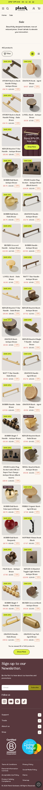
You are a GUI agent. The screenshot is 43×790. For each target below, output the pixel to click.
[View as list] (38, 53)
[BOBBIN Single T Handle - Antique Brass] (11, 423)
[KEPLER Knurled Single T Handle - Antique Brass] (31, 327)
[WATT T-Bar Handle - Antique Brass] (31, 264)
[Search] (7, 8)
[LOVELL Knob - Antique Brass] (31, 102)
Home (4, 15)
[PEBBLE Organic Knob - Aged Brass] (31, 494)
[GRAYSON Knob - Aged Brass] (31, 392)
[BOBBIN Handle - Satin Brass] (11, 392)
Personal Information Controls (10, 770)
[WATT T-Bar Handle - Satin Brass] (11, 361)
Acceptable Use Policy (10, 775)
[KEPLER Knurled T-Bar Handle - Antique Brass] (11, 136)
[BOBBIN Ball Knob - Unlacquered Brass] (11, 494)
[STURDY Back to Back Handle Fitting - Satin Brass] (11, 102)
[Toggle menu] (3, 8)
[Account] (33, 8)
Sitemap (26, 780)
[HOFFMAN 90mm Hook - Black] (31, 525)
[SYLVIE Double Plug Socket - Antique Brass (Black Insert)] (31, 168)
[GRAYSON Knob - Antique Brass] (11, 327)
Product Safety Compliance (8, 780)
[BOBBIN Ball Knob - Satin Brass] (11, 202)
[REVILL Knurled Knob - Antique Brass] (31, 455)
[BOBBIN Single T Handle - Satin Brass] (11, 590)
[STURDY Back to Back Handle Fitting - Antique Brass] (11, 68)
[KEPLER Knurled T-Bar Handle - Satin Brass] (11, 295)
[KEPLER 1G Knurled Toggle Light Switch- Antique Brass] (31, 556)
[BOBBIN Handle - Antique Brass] (31, 233)
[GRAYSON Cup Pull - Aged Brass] (31, 622)
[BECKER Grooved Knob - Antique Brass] (31, 590)
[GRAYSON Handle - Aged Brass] (31, 361)
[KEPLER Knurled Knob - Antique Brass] (31, 295)
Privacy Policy (28, 764)
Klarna (25, 775)
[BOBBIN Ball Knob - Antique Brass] (11, 168)
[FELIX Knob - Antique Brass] (11, 556)
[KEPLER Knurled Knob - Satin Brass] (31, 423)
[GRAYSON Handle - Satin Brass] (11, 622)
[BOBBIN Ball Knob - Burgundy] (11, 525)
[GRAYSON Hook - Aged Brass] (31, 68)
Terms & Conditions (9, 764)
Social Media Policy (30, 770)
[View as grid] (32, 53)
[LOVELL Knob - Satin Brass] (11, 264)
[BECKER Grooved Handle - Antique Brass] (11, 233)
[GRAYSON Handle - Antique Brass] (31, 202)
